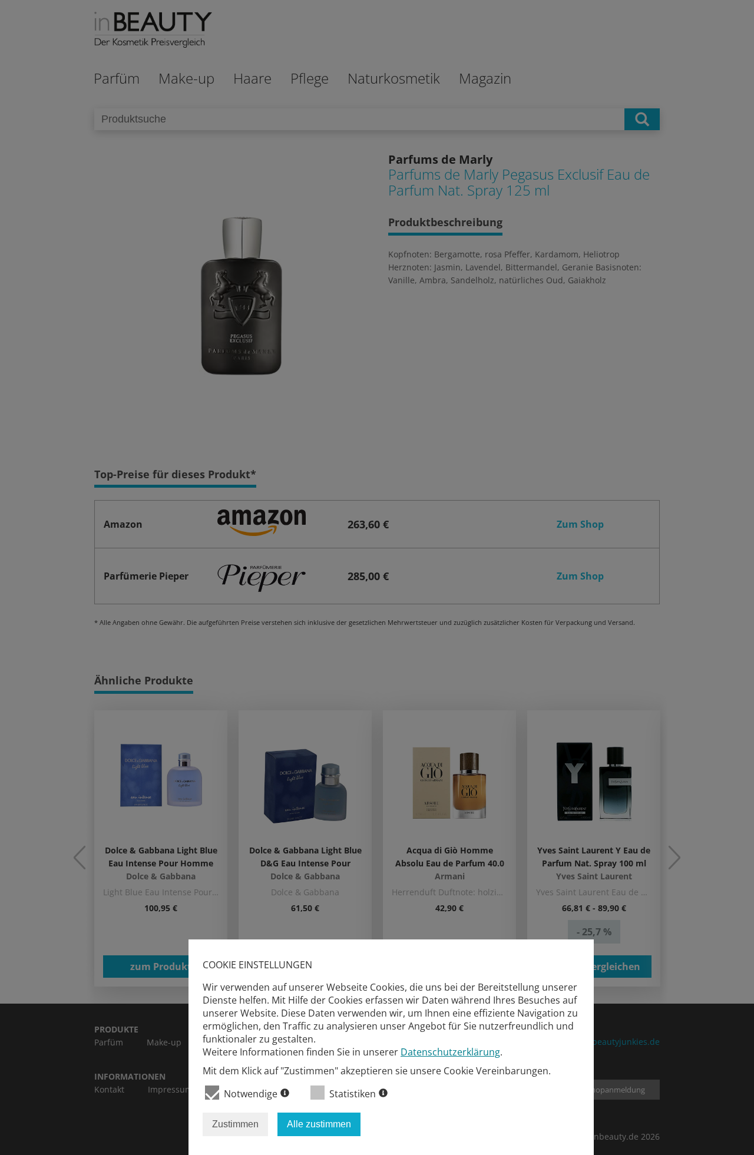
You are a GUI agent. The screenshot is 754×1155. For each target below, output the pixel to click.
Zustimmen (235, 1124)
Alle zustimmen (319, 1124)
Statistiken (352, 1093)
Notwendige (250, 1093)
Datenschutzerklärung (450, 1051)
